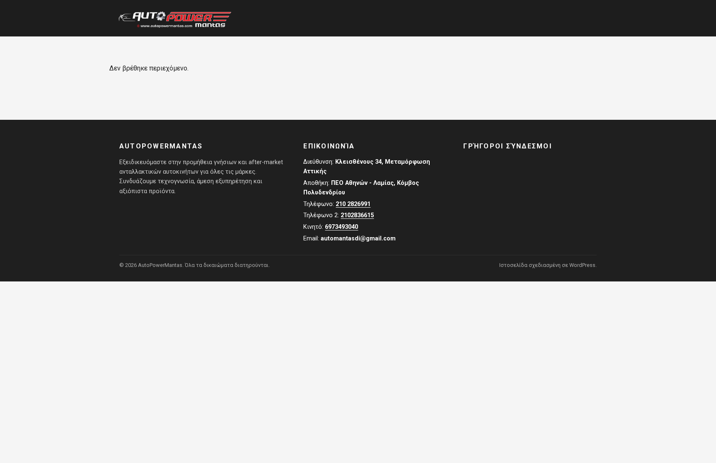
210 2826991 (353, 204)
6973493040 (341, 226)
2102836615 (357, 215)
